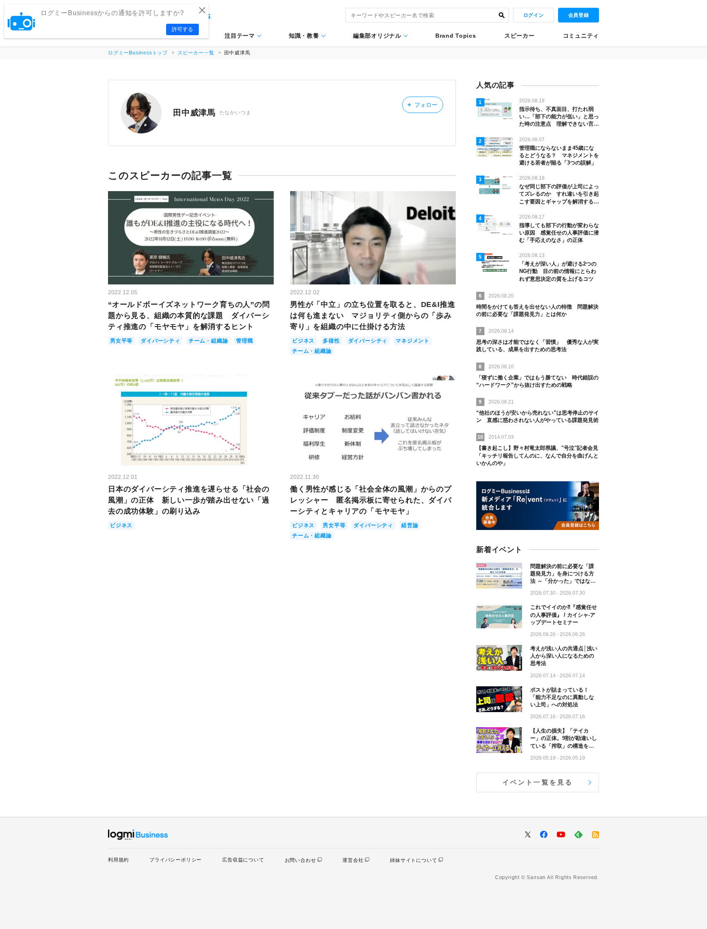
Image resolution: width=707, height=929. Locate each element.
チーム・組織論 (208, 341)
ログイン (533, 15)
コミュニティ (581, 35)
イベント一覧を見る (537, 782)
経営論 (409, 525)
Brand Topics (455, 35)
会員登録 (578, 15)
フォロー (422, 104)
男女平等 (121, 341)
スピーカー (519, 35)
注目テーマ (240, 35)
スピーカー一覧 (196, 52)
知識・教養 (304, 35)
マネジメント (413, 341)
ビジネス (303, 341)
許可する (182, 29)
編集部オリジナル (377, 35)
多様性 (331, 341)
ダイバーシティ (160, 341)
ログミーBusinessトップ (138, 52)
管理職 (244, 341)
